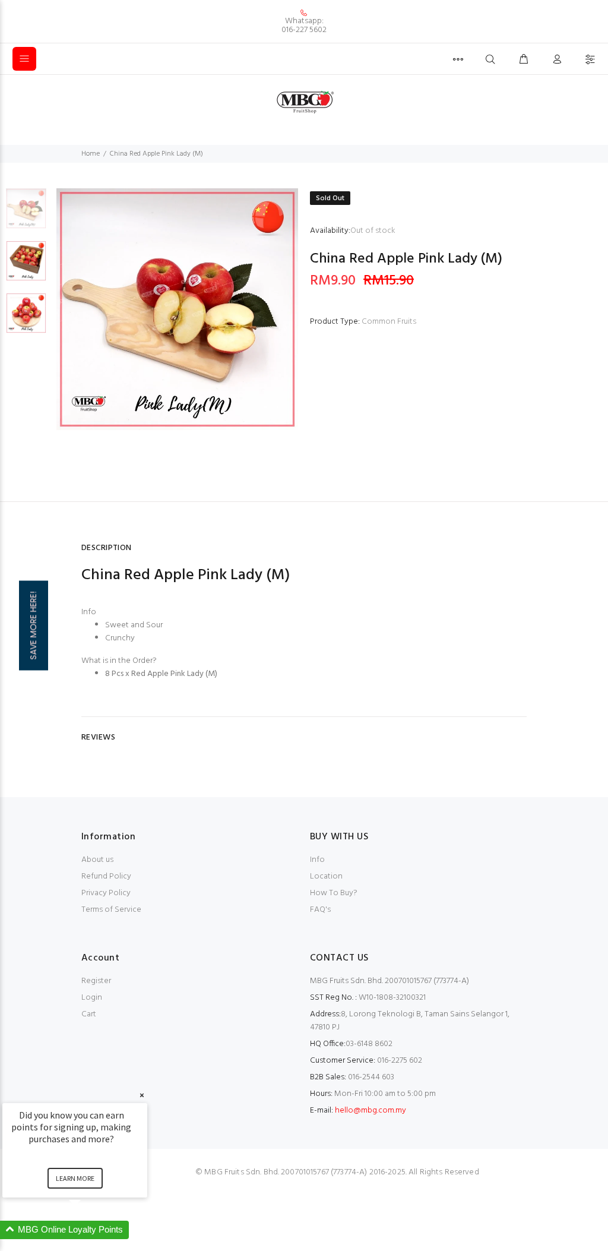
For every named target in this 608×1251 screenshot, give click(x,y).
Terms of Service (111, 910)
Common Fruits (389, 321)
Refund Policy (106, 876)
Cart (88, 1014)
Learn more (75, 1178)
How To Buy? (333, 893)
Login (91, 997)
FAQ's (320, 910)
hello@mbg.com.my (370, 1110)
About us (97, 860)
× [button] (142, 1095)
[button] (89, 1230)
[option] (26, 214)
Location (326, 876)
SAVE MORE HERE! (33, 626)
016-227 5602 (304, 30)
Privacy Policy (106, 893)
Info (317, 860)
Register (96, 981)
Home (90, 154)
